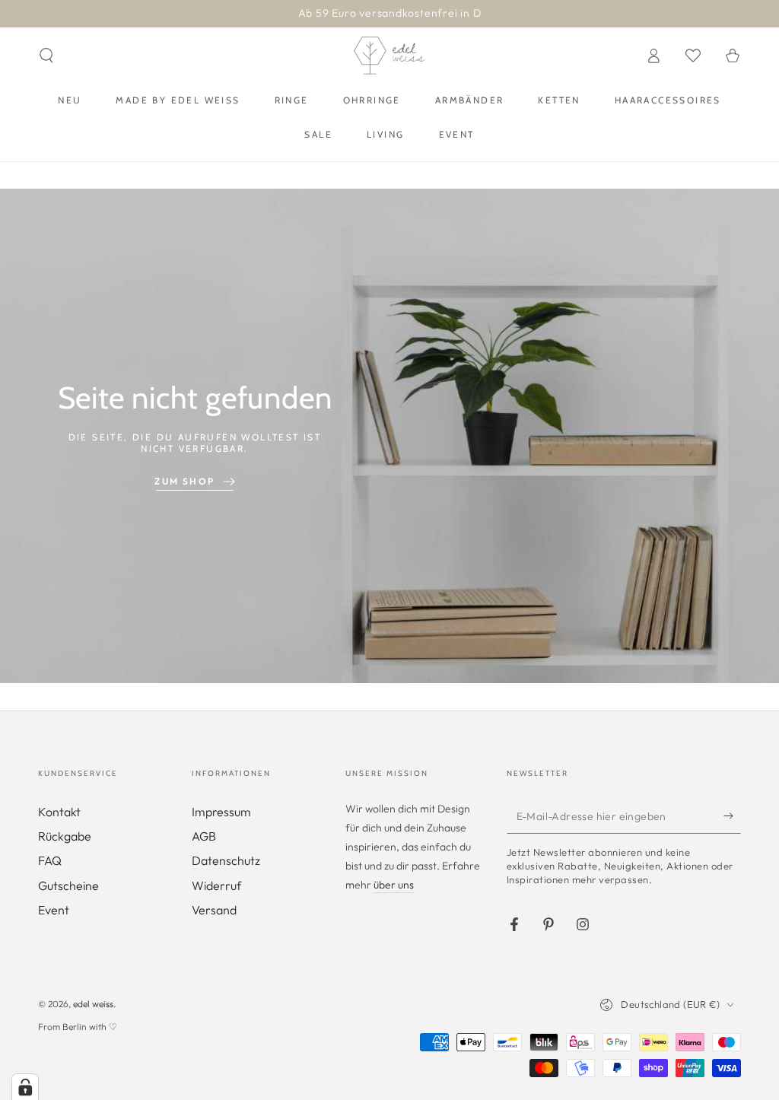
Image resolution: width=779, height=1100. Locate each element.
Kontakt (59, 811)
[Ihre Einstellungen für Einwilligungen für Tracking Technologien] (25, 1087)
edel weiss (93, 1003)
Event (53, 909)
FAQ (50, 860)
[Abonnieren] (732, 816)
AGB (204, 836)
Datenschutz (226, 860)
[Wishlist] (693, 55)
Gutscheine (68, 885)
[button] (46, 55)
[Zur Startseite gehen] (389, 56)
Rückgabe (64, 836)
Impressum (221, 811)
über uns (394, 885)
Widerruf (216, 885)
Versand (214, 909)
